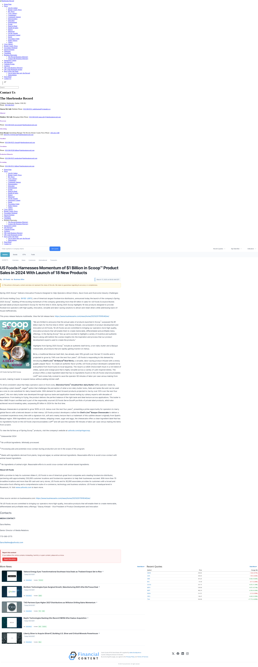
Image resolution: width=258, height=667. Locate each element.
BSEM (40, 595)
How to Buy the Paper (11, 71)
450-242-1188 (54, 133)
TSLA (148, 599)
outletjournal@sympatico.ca (41, 109)
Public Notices (12, 40)
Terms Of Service (143, 657)
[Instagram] (187, 655)
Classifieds (7, 53)
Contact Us (7, 78)
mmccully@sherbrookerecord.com (50, 117)
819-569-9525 (10, 142)
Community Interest (14, 17)
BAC (148, 582)
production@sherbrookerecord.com (26, 158)
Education (11, 20)
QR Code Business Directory (13, 68)
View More (140, 566)
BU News (11, 11)
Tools (33, 254)
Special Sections (9, 49)
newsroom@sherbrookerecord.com (26, 125)
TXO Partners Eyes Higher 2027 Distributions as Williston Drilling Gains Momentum (60, 602)
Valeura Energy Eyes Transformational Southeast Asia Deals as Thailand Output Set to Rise (64, 572)
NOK (40, 626)
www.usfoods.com (23, 487)
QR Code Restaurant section (13, 69)
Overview (15, 260)
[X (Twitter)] (173, 655)
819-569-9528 (10, 150)
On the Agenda (13, 33)
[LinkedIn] (183, 655)
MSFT (148, 590)
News (6, 6)
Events (10, 24)
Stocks (15, 254)
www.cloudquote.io (135, 652)
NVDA (149, 593)
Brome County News (15, 10)
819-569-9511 (28, 109)
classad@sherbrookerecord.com (25, 142)
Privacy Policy (130, 657)
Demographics (12, 19)
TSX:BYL (44, 626)
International (43, 260)
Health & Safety (13, 28)
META (148, 587)
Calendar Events (9, 64)
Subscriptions (12, 75)
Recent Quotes (218, 249)
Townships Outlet (13, 39)
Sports (10, 37)
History (10, 30)
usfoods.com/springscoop (79, 430)
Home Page (7, 4)
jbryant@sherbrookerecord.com (23, 134)
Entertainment (12, 22)
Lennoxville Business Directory (18, 58)
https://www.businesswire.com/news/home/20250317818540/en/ (82, 316)
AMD (148, 579)
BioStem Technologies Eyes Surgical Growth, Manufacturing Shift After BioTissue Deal (62, 587)
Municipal (11, 31)
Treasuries (53, 260)
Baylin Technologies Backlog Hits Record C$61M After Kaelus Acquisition (56, 618)
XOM (43, 611)
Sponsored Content (14, 35)
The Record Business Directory (18, 57)
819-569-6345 (34, 117)
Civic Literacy (12, 13)
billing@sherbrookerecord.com (24, 150)
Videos (10, 42)
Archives (7, 66)
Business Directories (10, 55)
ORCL (148, 596)
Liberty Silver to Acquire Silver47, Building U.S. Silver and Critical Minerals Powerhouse (62, 633)
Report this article (10, 559)
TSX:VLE (41, 580)
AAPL (148, 576)
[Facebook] (178, 655)
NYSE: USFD (26, 298)
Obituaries (7, 51)
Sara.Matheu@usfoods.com (11, 542)
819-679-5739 (8, 134)
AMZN (149, 573)
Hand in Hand (12, 26)
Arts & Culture (13, 8)
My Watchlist (235, 249)
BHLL (40, 642)
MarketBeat (29, 580)
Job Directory (8, 62)
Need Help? (8, 77)
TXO (40, 611)
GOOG (149, 584)
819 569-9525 (9, 105)
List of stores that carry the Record (19, 73)
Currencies (32, 260)
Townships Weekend (10, 48)
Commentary (12, 15)
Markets (5, 254)
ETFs (24, 254)
